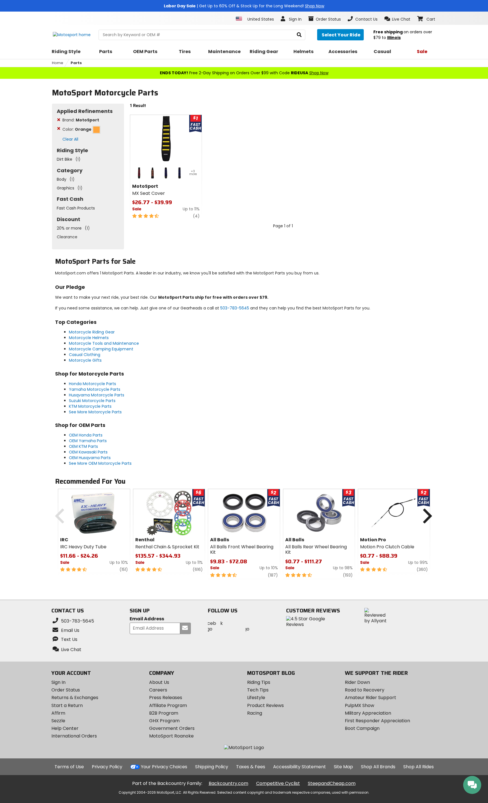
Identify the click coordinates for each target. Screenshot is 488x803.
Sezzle (58, 720)
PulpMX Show (359, 705)
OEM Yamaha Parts (88, 441)
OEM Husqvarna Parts (90, 458)
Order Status (65, 690)
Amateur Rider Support (370, 697)
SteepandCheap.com (332, 783)
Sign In (58, 682)
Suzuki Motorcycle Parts (92, 400)
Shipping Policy (211, 766)
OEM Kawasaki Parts (88, 452)
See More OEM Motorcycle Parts (100, 463)
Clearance (67, 237)
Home (57, 63)
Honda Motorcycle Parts (92, 384)
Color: (76, 129)
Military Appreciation (368, 713)
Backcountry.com (228, 783)
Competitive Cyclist (278, 783)
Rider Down (357, 682)
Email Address (147, 619)
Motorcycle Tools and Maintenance (104, 343)
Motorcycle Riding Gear (92, 332)
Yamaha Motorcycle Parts (94, 389)
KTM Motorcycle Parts (90, 406)
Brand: (80, 120)
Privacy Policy (107, 766)
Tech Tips (258, 690)
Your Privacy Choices (164, 766)
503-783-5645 (234, 308)
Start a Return (67, 705)
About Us (159, 682)
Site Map (343, 766)
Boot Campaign (362, 728)
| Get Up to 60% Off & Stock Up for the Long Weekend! (244, 6)
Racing (254, 713)
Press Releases (165, 697)
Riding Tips (258, 682)
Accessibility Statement (299, 766)
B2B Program (163, 713)
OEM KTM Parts (83, 446)
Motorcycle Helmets (89, 338)
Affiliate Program (168, 705)
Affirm (58, 713)
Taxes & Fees (250, 766)
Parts (76, 63)
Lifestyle (256, 697)
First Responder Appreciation (377, 720)
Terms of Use (69, 766)
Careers (158, 690)
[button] (397, 18)
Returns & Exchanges (74, 697)
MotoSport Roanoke (171, 736)
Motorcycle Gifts (85, 360)
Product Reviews (265, 705)
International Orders (74, 736)
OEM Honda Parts (86, 435)
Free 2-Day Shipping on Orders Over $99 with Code (244, 73)
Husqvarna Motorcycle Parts (96, 395)
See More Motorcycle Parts (95, 412)
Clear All (70, 139)
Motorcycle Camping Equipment (101, 349)
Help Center (65, 728)
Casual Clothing (84, 354)
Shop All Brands (378, 766)
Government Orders (172, 728)
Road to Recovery (364, 690)
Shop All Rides (418, 766)
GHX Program (164, 720)
